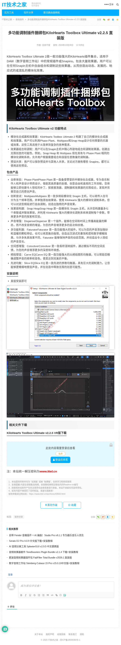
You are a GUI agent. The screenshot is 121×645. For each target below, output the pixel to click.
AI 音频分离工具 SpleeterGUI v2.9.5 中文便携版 (34, 546)
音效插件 (20, 19)
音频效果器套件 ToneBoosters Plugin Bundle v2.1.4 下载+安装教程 (43, 552)
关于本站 (39, 634)
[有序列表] (39, 595)
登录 (10, 574)
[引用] (48, 595)
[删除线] (34, 595)
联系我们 (73, 634)
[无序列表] (43, 595)
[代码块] (52, 595)
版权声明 (50, 634)
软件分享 (28, 12)
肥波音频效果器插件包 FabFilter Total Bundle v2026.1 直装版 (40, 557)
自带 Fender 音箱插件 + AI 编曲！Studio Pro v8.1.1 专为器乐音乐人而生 (46, 535)
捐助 (82, 634)
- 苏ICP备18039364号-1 (69, 640)
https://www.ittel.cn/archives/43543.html (47, 494)
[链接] (56, 595)
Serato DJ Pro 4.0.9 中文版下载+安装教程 (31, 541)
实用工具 (9, 12)
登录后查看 (61, 459)
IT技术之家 (14, 5)
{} (61, 595)
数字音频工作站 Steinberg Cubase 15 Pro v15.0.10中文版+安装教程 (44, 563)
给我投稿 (61, 634)
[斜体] (25, 595)
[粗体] (21, 595)
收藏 (73, 505)
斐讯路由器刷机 (51, 12)
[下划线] (30, 595)
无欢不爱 (46, 45)
